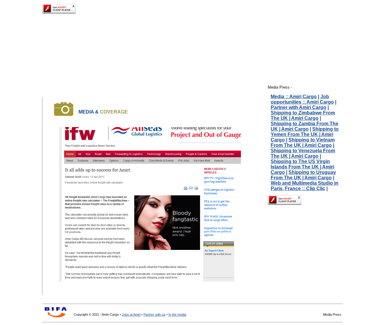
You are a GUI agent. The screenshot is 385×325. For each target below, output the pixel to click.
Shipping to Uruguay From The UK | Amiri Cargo (303, 175)
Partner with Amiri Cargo (298, 107)
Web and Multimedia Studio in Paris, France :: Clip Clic (304, 186)
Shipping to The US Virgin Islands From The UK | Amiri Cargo (302, 167)
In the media (177, 314)
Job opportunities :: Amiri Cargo (302, 99)
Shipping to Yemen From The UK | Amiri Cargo (305, 134)
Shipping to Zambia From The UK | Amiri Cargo (304, 126)
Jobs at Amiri (131, 314)
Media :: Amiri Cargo (294, 96)
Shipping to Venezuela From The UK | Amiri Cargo (303, 153)
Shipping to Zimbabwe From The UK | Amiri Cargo (303, 115)
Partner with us (154, 314)
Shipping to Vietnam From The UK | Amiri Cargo (303, 142)
